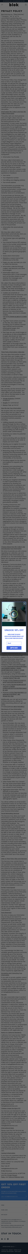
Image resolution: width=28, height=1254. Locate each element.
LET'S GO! (14, 648)
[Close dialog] (24, 603)
